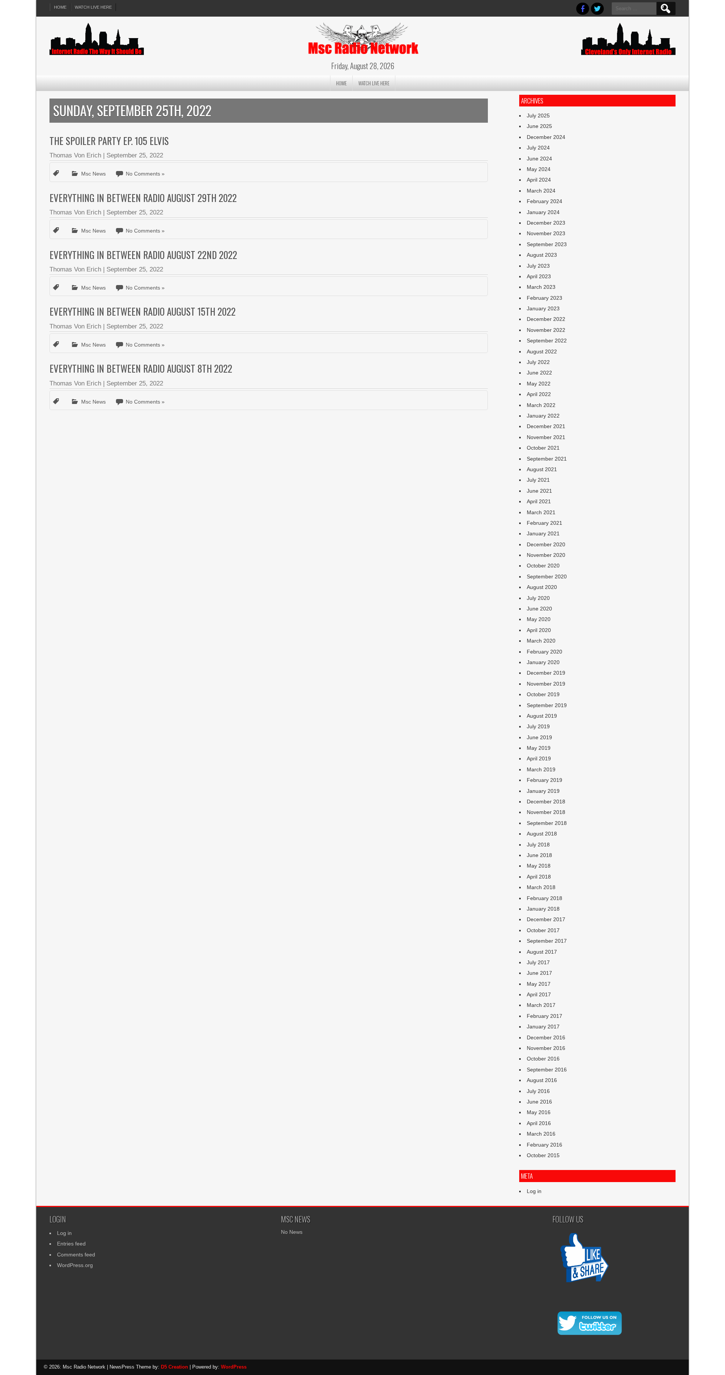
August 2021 (542, 469)
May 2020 (539, 619)
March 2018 (541, 887)
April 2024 (539, 180)
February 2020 (544, 652)
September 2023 (547, 244)
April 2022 (539, 394)
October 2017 (543, 930)
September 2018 (547, 823)
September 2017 (547, 941)
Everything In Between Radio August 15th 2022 (142, 311)
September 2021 (547, 459)
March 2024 (541, 191)
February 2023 (544, 298)
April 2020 (539, 630)
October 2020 (543, 566)
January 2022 (543, 416)
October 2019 (543, 694)
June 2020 (539, 609)
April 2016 (539, 1123)
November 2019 (546, 684)
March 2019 (541, 769)
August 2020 (542, 587)
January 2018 (543, 909)
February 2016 (544, 1145)
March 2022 (541, 405)
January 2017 (543, 1027)
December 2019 (546, 673)
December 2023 (546, 223)
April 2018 (539, 877)
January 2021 (543, 533)
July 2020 (538, 598)
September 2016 (547, 1070)
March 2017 (541, 1005)
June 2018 (539, 855)
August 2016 (542, 1080)
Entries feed (71, 1244)
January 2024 (543, 212)
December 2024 (546, 137)
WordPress (234, 1367)
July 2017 (538, 962)
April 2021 (539, 501)
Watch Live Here (93, 7)
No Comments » (145, 174)
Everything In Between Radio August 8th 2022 (140, 368)
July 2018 (538, 845)
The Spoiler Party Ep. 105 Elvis (109, 141)
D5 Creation (174, 1367)
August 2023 (542, 255)
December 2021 (546, 426)
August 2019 (542, 716)
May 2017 (539, 984)
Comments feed (76, 1255)
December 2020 (546, 544)
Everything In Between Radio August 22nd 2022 (143, 255)
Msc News (93, 174)
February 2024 (544, 201)
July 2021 (538, 480)
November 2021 (546, 437)
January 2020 (543, 662)
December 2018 (546, 801)
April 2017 (539, 994)
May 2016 (539, 1112)
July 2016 (538, 1091)
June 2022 (539, 373)
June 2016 (539, 1102)
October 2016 (543, 1059)
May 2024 (539, 169)
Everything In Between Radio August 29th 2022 (143, 198)
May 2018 (539, 866)
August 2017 (542, 952)
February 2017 (544, 1016)
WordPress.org (75, 1265)
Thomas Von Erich (75, 155)
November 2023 (546, 233)
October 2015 (543, 1155)
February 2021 (544, 523)
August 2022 (542, 351)
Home (60, 7)
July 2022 (538, 362)
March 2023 (541, 287)
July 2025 (538, 116)
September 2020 (547, 576)
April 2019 (539, 758)
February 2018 (544, 898)
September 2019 (547, 705)
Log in (534, 1191)
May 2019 (539, 748)
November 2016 (546, 1048)
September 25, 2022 (134, 155)
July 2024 (538, 148)
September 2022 (547, 341)
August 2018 (542, 834)
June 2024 (539, 159)
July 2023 (538, 266)
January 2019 (543, 791)
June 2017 (539, 973)
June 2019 (539, 737)
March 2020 (541, 641)
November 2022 (546, 330)
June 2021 (539, 491)
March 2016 (541, 1134)
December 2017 (546, 919)
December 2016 (546, 1037)
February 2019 (544, 780)
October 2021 (543, 448)
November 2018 (546, 812)
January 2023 (543, 308)
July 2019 (538, 726)
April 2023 (539, 276)
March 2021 (541, 512)
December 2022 (546, 319)
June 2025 (539, 126)
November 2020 (546, 555)
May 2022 (539, 384)
